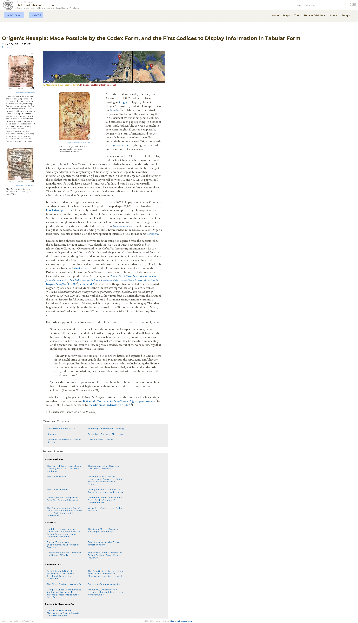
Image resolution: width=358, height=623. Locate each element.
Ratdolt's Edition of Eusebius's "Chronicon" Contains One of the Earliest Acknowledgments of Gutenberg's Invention (63, 533)
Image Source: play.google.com (25, 92)
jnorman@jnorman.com (181, 621)
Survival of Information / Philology (105, 434)
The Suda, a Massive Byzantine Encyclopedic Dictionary (103, 530)
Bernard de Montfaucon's (98, 401)
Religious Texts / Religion (100, 439)
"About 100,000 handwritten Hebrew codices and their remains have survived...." (105, 592)
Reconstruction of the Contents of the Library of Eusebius (64, 554)
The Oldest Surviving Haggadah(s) (64, 584)
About (333, 15)
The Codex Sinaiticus (57, 489)
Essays (346, 15)
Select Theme (14, 15)
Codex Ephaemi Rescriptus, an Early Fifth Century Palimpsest (62, 498)
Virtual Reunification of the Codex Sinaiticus (105, 509)
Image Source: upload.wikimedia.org (78, 142)
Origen (123, 102)
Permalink (7, 47)
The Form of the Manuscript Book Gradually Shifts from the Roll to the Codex (64, 468)
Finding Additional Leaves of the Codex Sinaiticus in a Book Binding (105, 490)
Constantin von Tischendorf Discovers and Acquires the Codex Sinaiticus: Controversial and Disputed (105, 480)
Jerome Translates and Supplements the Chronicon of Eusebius (63, 545)
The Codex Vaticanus (57, 476)
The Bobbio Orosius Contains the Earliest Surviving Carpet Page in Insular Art (105, 555)
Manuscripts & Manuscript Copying (106, 428)
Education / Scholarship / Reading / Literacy (65, 441)
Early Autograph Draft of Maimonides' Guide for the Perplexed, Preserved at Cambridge (60, 575)
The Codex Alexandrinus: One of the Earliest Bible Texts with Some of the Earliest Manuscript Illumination (64, 512)
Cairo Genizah (80, 268)
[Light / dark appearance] (353, 4)
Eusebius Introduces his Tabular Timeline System (104, 543)
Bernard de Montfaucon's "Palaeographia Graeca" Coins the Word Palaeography (64, 613)
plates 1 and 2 (86, 284)
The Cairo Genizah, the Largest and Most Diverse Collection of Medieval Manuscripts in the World (105, 573)
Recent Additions (314, 15)
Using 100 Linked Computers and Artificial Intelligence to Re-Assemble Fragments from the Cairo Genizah (64, 593)
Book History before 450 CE (61, 428)
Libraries (51, 434)
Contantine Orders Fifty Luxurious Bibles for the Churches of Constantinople (105, 500)
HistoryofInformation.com (47, 4)
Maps (286, 15)
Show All (36, 15)
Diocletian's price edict (60, 210)
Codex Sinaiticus (122, 226)
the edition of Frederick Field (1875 (109, 405)
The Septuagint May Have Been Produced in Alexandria (104, 467)
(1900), (72, 284)
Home (275, 15)
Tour (297, 15)
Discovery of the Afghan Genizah (104, 584)
